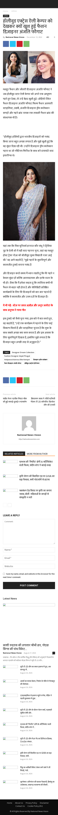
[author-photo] (29, 430)
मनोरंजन (14, 11)
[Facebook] (6, 44)
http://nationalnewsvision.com (29, 439)
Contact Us (20, 806)
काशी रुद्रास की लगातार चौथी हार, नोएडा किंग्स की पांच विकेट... (26, 647)
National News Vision (15, 37)
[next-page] (9, 505)
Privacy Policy (31, 803)
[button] (5, 4)
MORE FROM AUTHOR (37, 454)
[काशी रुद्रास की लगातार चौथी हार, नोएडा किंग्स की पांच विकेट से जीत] (29, 622)
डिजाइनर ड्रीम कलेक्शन (40, 359)
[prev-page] (5, 505)
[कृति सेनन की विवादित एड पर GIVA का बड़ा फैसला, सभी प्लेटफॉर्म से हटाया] (10, 479)
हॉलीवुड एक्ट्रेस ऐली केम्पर (32, 363)
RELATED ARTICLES (14, 454)
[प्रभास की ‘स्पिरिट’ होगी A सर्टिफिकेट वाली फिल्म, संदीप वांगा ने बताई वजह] (10, 465)
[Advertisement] (29, 127)
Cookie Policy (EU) (35, 806)
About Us (19, 803)
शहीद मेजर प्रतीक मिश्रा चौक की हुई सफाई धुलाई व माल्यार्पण (15, 400)
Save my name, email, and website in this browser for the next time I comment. (29, 575)
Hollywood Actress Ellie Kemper (17, 359)
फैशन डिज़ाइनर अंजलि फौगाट (12, 363)
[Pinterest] (20, 44)
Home (5, 11)
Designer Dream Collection (23, 352)
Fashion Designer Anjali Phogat (17, 356)
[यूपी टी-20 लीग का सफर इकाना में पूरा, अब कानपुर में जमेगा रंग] (10, 670)
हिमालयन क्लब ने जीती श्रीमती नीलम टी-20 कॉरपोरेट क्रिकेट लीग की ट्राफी (43, 401)
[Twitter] (13, 44)
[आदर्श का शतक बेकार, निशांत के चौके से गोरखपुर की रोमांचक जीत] (10, 684)
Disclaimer (44, 803)
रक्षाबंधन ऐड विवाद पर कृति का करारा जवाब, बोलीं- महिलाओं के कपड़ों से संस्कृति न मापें (35, 494)
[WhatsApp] (26, 44)
